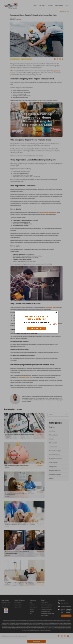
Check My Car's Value (36, 328)
